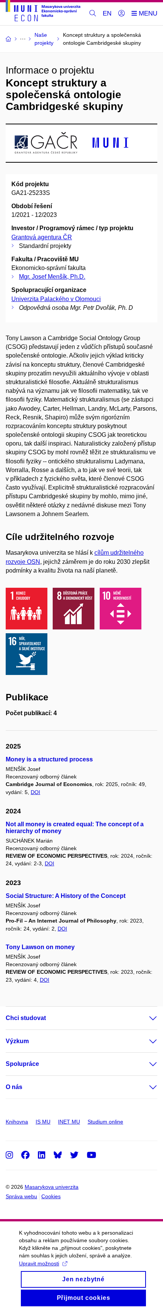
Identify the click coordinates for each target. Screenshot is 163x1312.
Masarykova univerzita (51, 1187)
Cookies (51, 1196)
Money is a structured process (49, 759)
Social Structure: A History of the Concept (65, 896)
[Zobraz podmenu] (145, 1018)
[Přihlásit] (121, 13)
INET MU (69, 1122)
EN (107, 13)
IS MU (43, 1122)
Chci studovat (26, 1018)
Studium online (105, 1122)
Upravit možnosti (39, 1263)
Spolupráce (22, 1064)
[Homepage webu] (43, 12)
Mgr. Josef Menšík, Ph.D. (52, 276)
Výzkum (17, 1041)
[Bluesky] (57, 1155)
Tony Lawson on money (40, 947)
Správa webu (21, 1196)
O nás (14, 1087)
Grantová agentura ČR (41, 237)
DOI (35, 792)
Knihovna (17, 1122)
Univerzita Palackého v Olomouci (56, 299)
